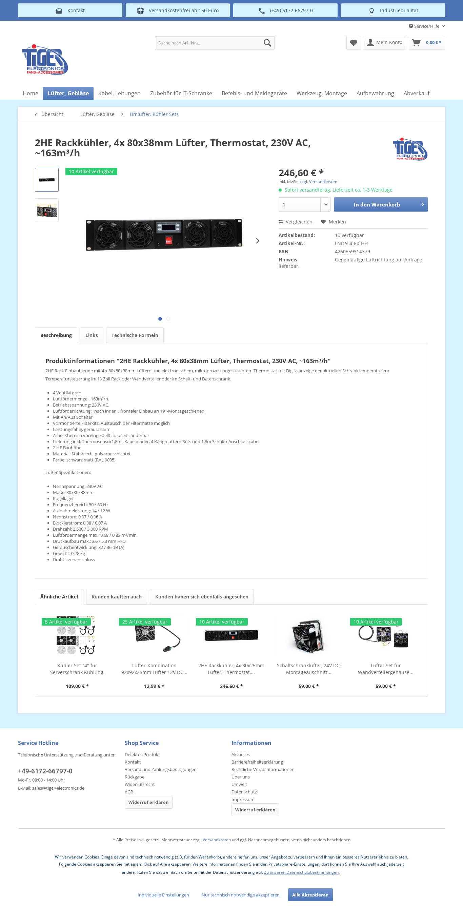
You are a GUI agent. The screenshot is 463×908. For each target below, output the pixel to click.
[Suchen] (267, 43)
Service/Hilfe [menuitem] (426, 26)
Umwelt (239, 784)
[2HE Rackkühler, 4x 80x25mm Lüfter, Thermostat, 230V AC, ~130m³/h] (231, 635)
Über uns (241, 777)
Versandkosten (217, 840)
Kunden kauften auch (117, 596)
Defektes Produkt (142, 754)
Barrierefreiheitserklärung (257, 762)
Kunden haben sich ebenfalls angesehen (201, 596)
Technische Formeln (135, 335)
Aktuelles (241, 754)
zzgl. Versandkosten (318, 181)
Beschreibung (56, 335)
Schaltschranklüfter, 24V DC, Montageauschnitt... (309, 668)
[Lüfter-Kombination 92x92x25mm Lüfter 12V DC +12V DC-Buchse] (154, 635)
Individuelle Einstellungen (163, 895)
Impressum (243, 799)
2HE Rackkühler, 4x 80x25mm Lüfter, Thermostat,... (231, 668)
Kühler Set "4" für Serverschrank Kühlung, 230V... (77, 669)
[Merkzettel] (353, 43)
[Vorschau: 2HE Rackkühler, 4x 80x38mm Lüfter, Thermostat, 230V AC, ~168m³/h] (47, 180)
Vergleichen (298, 221)
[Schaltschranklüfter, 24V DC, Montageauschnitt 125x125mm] (309, 635)
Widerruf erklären (148, 802)
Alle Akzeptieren (310, 895)
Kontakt (133, 762)
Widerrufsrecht (140, 784)
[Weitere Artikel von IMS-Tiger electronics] (410, 149)
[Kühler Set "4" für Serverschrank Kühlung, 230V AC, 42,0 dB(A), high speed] (77, 635)
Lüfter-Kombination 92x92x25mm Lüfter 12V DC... (154, 668)
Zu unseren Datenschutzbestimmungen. (302, 872)
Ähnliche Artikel (59, 596)
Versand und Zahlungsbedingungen (161, 769)
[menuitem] (215, 43)
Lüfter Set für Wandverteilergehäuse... (386, 668)
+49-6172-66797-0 (45, 771)
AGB (129, 792)
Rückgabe (134, 777)
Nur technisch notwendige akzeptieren (241, 895)
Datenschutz (244, 792)
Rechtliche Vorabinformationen (263, 769)
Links (91, 335)
